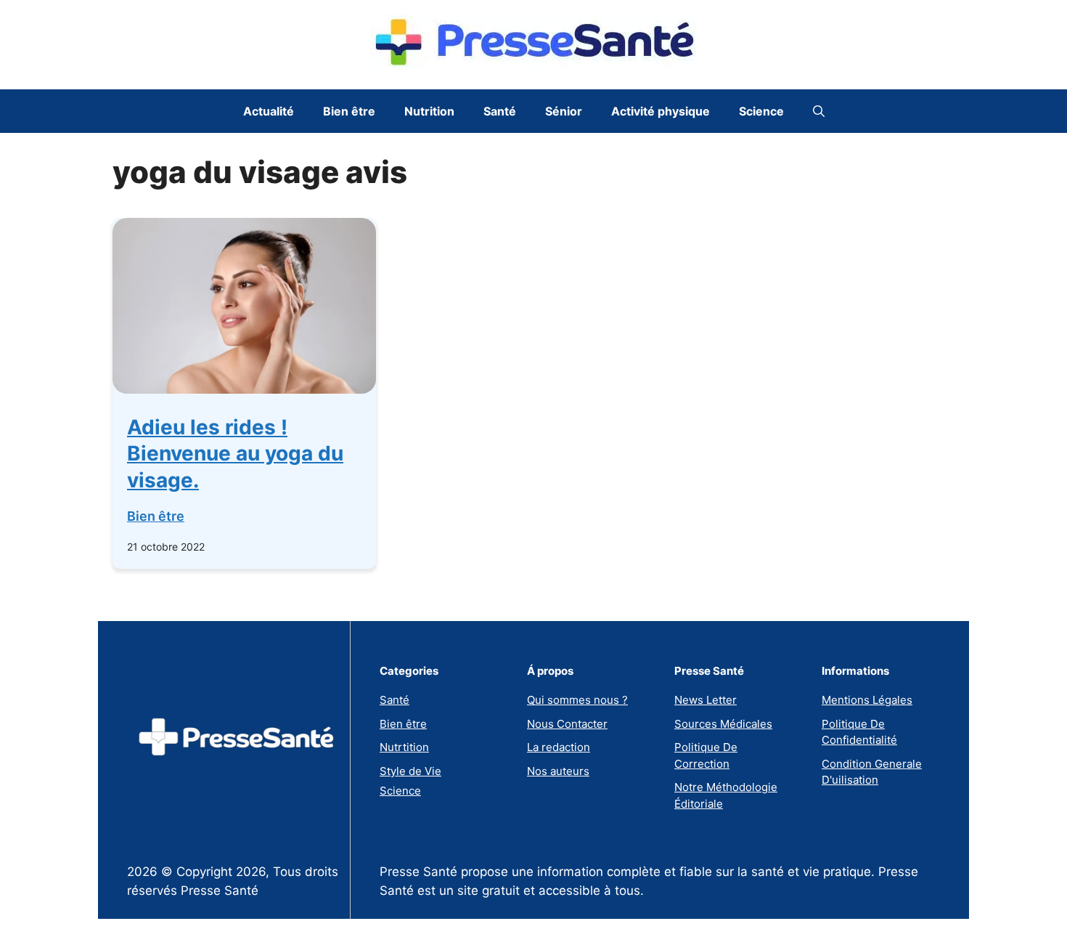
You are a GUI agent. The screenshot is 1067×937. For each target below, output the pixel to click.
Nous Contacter (567, 724)
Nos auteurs (558, 771)
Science (761, 111)
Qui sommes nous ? (577, 700)
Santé (499, 111)
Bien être (349, 111)
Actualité (268, 111)
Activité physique (660, 111)
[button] (818, 111)
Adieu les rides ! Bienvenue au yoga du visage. (235, 453)
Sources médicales (723, 724)
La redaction (558, 747)
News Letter (705, 700)
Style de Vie (410, 771)
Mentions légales (867, 700)
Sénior (563, 111)
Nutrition (429, 111)
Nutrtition (404, 747)
